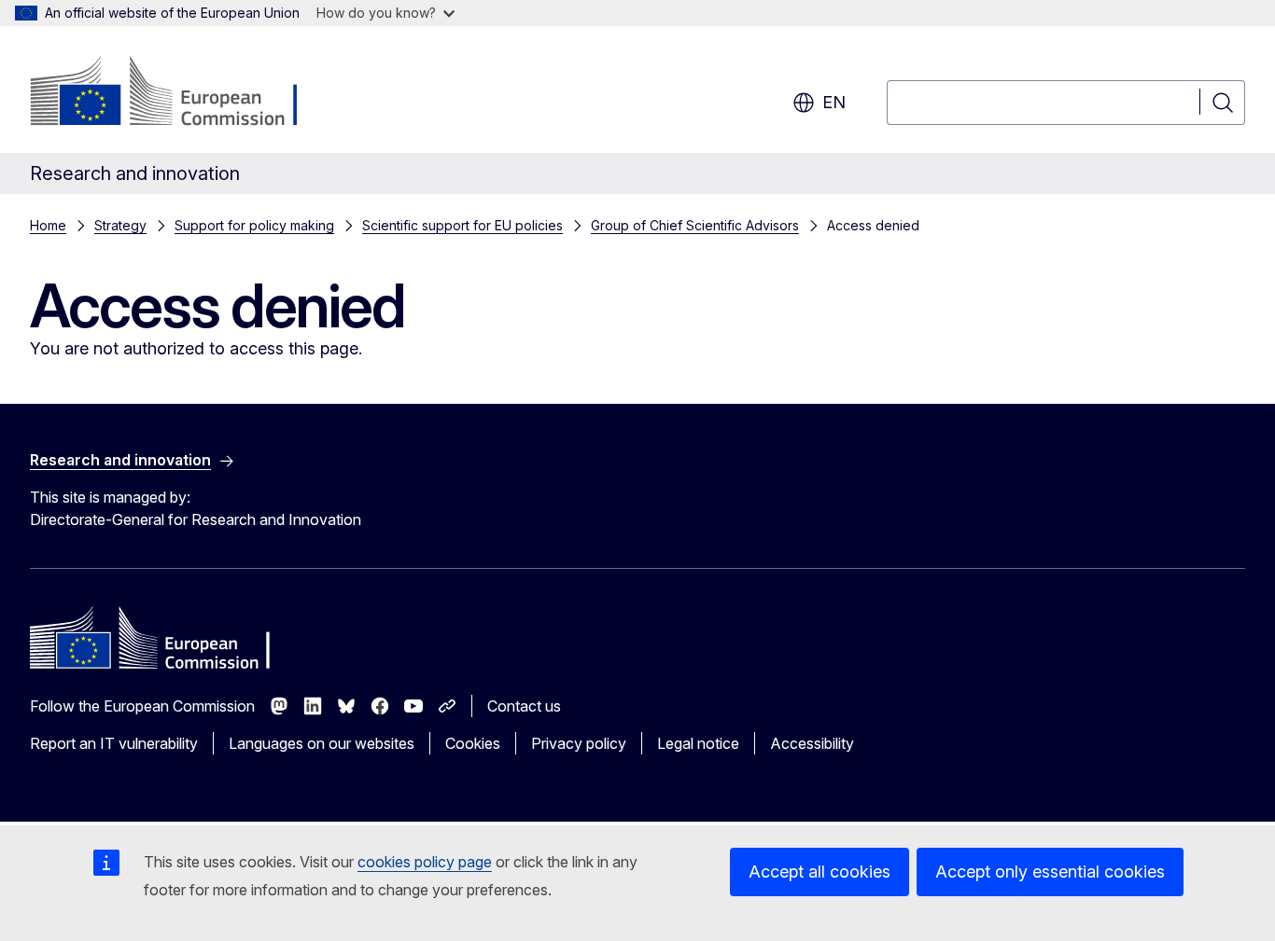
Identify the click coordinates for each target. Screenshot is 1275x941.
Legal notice (698, 743)
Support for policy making (254, 225)
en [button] (834, 102)
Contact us (524, 706)
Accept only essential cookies (1050, 871)
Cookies (472, 743)
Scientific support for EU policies (462, 225)
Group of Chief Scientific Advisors (695, 225)
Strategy (120, 225)
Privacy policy (578, 743)
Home (48, 225)
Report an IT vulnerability (114, 743)
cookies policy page (424, 861)
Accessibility (812, 743)
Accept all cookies (819, 871)
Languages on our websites (321, 743)
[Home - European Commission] (180, 93)
